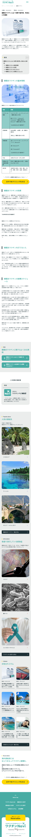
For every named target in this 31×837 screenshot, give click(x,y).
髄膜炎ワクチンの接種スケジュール (14, 71)
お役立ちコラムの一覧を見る (11, 744)
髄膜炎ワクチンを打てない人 (12, 69)
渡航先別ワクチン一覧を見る (11, 532)
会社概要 (20, 809)
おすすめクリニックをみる (15, 181)
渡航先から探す (21, 802)
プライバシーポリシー (11, 833)
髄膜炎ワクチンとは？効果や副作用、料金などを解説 (15, 62)
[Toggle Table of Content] (26, 57)
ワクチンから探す (21, 805)
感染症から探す (10, 805)
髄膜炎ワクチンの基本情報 (12, 65)
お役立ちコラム (12, 809)
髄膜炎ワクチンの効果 (11, 67)
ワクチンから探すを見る (9, 654)
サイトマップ (22, 833)
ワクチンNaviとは (10, 802)
